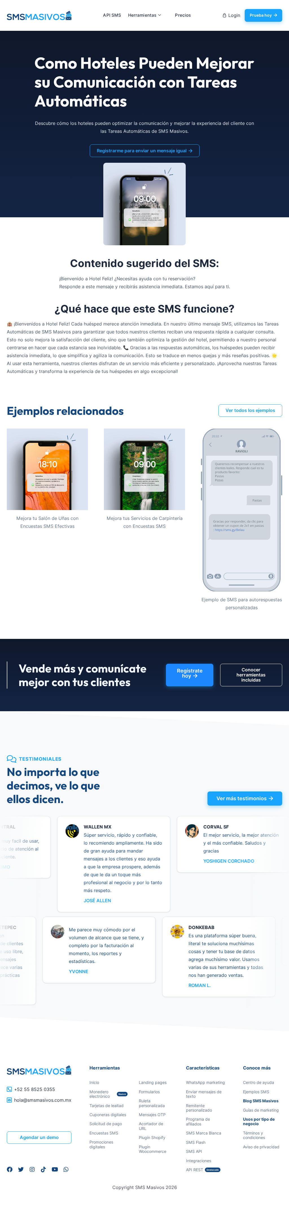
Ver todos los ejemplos (250, 410)
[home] (39, 15)
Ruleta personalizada (152, 1103)
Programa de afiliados (198, 1121)
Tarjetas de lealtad (106, 1105)
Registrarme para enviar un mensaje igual (144, 150)
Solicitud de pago (105, 1123)
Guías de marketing (261, 1110)
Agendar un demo (39, 1137)
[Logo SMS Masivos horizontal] (39, 1070)
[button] (145, 15)
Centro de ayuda (258, 1082)
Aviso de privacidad (261, 1146)
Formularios (149, 1091)
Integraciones (198, 1160)
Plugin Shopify (152, 1137)
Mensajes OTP (152, 1114)
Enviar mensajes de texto (204, 1094)
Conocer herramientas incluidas (251, 675)
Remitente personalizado (199, 1107)
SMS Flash (195, 1142)
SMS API (194, 1151)
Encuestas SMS (103, 1133)
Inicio (94, 1082)
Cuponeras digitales (107, 1114)
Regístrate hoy (190, 673)
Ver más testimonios (244, 798)
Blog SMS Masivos (261, 1101)
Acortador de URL (151, 1126)
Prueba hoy (263, 15)
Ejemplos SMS (256, 1091)
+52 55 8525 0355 (34, 1089)
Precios (183, 15)
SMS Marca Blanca (203, 1133)
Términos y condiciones (254, 1135)
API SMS (112, 15)
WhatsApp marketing (205, 1082)
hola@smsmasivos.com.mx (42, 1100)
